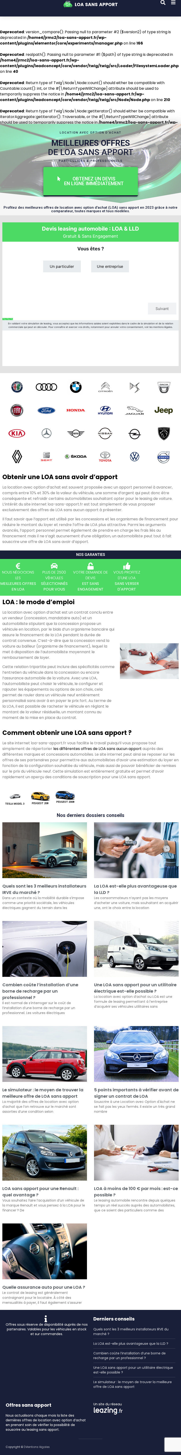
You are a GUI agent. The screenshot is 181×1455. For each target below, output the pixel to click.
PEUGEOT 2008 (65, 801)
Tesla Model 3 (15, 803)
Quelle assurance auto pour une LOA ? (43, 1287)
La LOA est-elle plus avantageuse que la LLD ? (130, 1343)
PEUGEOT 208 (40, 803)
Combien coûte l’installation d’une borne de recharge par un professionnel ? (40, 991)
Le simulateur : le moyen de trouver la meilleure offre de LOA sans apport (132, 1384)
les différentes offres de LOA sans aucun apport (97, 748)
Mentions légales (37, 1447)
